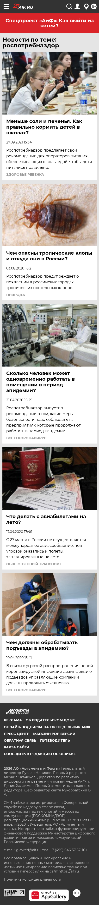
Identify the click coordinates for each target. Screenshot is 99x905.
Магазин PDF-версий (54, 734)
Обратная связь (20, 740)
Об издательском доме (50, 720)
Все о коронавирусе (27, 438)
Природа (15, 294)
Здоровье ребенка (25, 174)
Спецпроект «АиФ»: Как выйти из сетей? (50, 23)
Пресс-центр (16, 734)
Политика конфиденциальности (32, 879)
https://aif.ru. (69, 871)
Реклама (13, 720)
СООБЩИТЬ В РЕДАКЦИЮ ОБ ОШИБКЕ (40, 754)
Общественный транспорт (33, 564)
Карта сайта (17, 747)
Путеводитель (55, 740)
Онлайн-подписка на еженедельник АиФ (47, 727)
